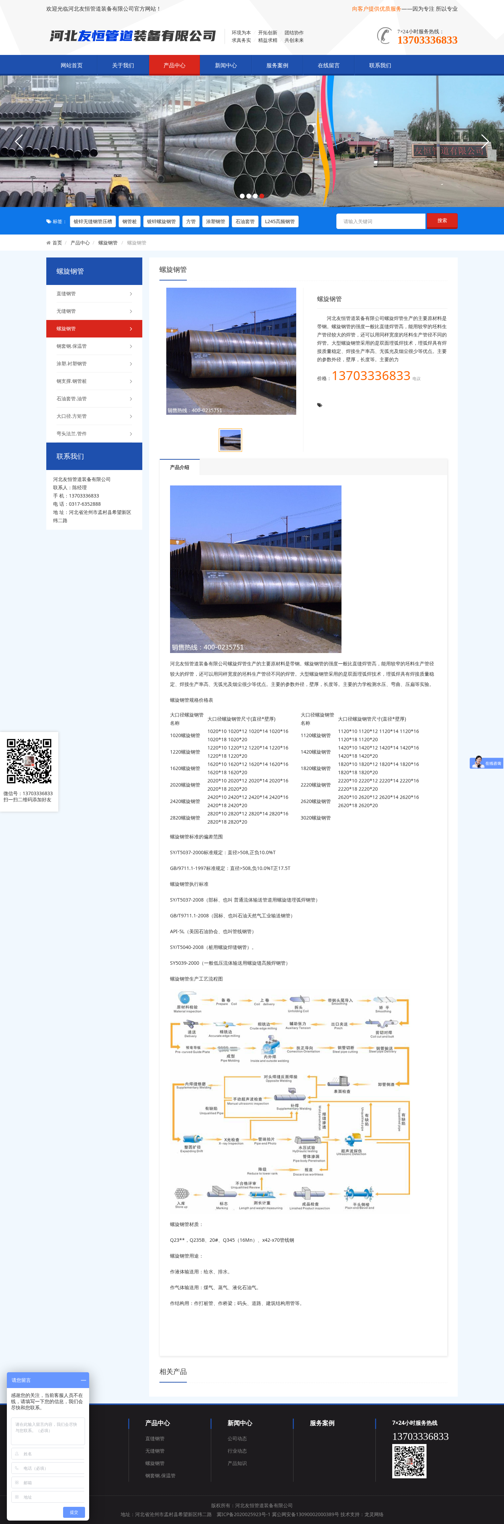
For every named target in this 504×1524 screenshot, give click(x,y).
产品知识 (237, 1463)
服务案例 (277, 65)
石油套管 (245, 221)
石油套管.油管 (72, 398)
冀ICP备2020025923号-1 (244, 1514)
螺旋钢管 (108, 242)
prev (19, 141)
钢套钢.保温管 (72, 346)
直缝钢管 (66, 293)
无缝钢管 (66, 311)
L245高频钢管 (280, 221)
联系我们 (380, 65)
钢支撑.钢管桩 (72, 381)
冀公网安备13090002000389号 (305, 1514)
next (485, 141)
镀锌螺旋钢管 (161, 221)
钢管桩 (129, 221)
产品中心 (174, 65)
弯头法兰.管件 (72, 433)
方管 (191, 221)
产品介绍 (179, 467)
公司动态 (237, 1438)
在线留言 (329, 65)
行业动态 (237, 1450)
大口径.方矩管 (72, 416)
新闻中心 (226, 65)
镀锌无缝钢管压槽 (93, 221)
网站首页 (72, 65)
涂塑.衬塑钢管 (72, 363)
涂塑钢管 (215, 221)
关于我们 (123, 65)
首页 (57, 242)
